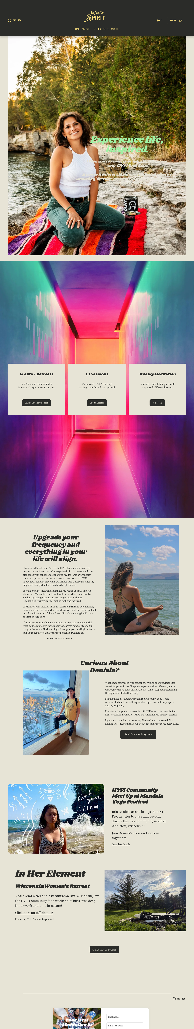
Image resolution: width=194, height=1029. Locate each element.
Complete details (121, 844)
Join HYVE (157, 403)
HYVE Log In (176, 20)
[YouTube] (19, 20)
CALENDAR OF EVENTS (104, 949)
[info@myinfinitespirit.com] (14, 20)
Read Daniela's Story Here (138, 734)
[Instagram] (9, 20)
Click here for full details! (34, 913)
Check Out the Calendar (36, 403)
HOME (76, 29)
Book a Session (97, 403)
